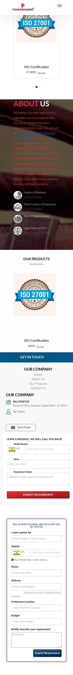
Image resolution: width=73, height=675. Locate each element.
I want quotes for (21, 532)
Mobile (15, 546)
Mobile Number (21, 444)
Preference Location (22, 602)
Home (38, 374)
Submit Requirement (38, 494)
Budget (15, 615)
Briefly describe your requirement (30, 629)
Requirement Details (23, 472)
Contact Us (38, 388)
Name (16, 459)
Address (16, 580)
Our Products (38, 383)
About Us (38, 379)
